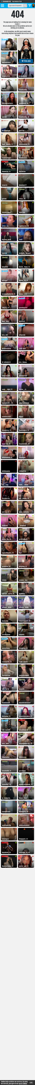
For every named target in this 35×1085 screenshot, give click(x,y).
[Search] (25, 5)
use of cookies (23, 1084)
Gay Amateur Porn (17, 1)
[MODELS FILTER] (30, 5)
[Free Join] (26, 64)
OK (31, 1082)
